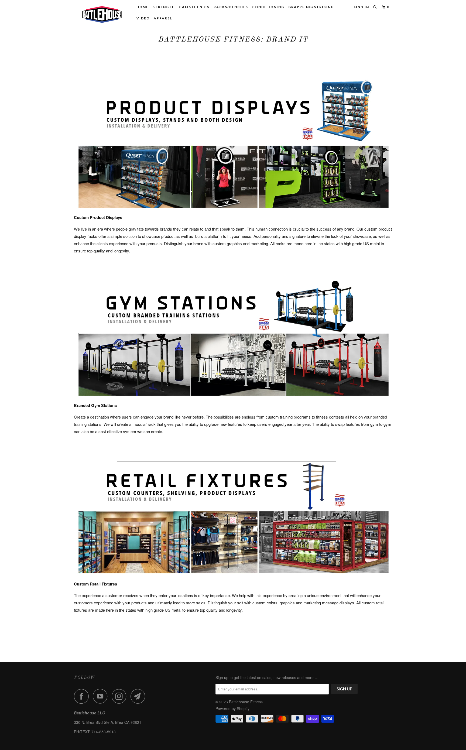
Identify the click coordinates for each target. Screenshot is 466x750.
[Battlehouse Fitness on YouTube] (102, 696)
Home (142, 7)
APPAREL (163, 18)
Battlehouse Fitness (246, 701)
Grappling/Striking (311, 7)
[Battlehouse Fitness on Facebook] (83, 696)
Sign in (361, 7)
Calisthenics (194, 7)
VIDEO (143, 18)
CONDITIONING (268, 7)
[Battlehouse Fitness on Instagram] (120, 696)
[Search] (375, 7)
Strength (164, 7)
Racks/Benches (231, 7)
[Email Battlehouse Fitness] (139, 696)
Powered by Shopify (232, 708)
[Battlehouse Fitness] (101, 14)
